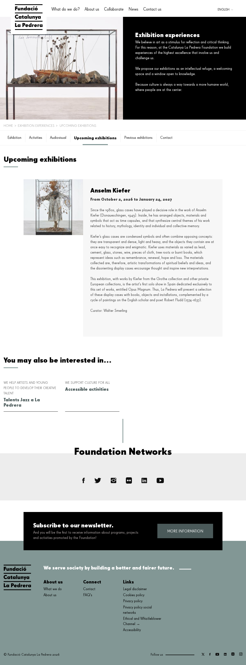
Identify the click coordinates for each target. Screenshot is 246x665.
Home (8, 126)
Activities (35, 138)
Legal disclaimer (135, 589)
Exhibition (14, 138)
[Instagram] (113, 480)
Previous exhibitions (138, 138)
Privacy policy (132, 601)
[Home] (29, 17)
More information (185, 531)
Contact (166, 138)
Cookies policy (133, 595)
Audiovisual (58, 138)
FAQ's (87, 595)
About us (49, 595)
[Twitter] (97, 480)
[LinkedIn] (144, 480)
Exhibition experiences (36, 126)
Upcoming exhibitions (95, 137)
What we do (52, 589)
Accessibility (132, 630)
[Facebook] (83, 480)
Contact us (152, 9)
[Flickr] (129, 480)
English (223, 9)
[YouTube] (160, 480)
